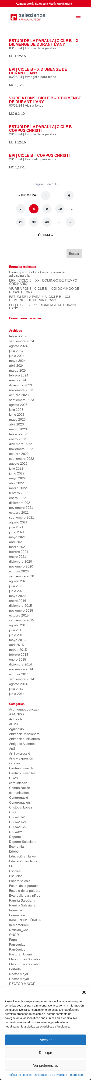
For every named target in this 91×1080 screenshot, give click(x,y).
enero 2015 (17, 659)
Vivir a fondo (34, 105)
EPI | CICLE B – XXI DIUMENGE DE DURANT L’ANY (43, 306)
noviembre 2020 (21, 566)
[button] (84, 992)
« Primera (27, 195)
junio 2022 (16, 473)
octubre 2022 (19, 454)
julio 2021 (16, 527)
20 (21, 222)
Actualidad (16, 719)
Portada (15, 969)
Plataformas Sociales (24, 959)
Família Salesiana (22, 905)
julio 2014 (16, 689)
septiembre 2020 (21, 576)
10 (60, 209)
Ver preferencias (45, 1065)
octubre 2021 (19, 512)
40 (47, 222)
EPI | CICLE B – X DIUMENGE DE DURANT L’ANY (38, 71)
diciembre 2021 (20, 503)
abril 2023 (16, 424)
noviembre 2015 (21, 610)
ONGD (14, 935)
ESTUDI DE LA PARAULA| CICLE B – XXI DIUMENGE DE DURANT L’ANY (39, 298)
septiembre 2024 (21, 341)
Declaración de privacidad (50, 1075)
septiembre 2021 (21, 517)
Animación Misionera (24, 739)
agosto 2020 (18, 581)
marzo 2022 (18, 488)
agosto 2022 (18, 463)
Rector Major (18, 974)
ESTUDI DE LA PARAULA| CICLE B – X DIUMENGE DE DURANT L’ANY (43, 42)
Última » (45, 235)
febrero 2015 (18, 654)
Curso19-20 (18, 817)
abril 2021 (16, 542)
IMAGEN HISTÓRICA (25, 920)
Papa (13, 939)
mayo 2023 (17, 419)
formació (15, 910)
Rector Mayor (19, 979)
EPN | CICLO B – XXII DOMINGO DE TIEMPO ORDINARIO (43, 282)
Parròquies (17, 949)
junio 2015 (16, 635)
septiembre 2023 (21, 400)
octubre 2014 (19, 674)
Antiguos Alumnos (22, 744)
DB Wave (16, 832)
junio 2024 (16, 356)
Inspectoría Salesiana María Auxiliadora (45, 3)
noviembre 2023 (21, 390)
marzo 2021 (18, 547)
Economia (16, 846)
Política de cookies (20, 1075)
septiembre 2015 (21, 620)
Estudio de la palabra (40, 48)
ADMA (13, 724)
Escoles (15, 871)
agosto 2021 (18, 522)
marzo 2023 (18, 429)
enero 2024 (17, 380)
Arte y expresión (21, 758)
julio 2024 (16, 351)
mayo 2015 (17, 640)
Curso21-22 (18, 827)
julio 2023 (16, 409)
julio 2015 (16, 630)
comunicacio (18, 783)
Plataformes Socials (23, 964)
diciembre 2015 (20, 605)
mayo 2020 (17, 596)
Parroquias (17, 944)
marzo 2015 (18, 649)
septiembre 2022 (21, 458)
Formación (17, 915)
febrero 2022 (18, 493)
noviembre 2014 (21, 669)
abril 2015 (16, 645)
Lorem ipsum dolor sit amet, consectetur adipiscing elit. (39, 273)
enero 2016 (17, 601)
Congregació (18, 797)
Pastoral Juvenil (20, 954)
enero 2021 (17, 556)
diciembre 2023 (20, 385)
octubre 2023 (19, 395)
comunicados (19, 792)
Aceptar (46, 1040)
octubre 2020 (19, 571)
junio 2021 (16, 532)
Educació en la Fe (22, 856)
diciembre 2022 (20, 444)
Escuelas (15, 876)
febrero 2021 (18, 552)
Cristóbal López (20, 807)
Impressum (77, 1075)
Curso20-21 (18, 822)
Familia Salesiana (22, 900)
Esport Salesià (19, 881)
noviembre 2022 (21, 449)
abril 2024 (16, 365)
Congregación (19, 802)
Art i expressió (19, 753)
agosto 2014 (18, 684)
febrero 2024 (18, 375)
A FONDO (16, 714)
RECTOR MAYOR (22, 984)
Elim (12, 866)
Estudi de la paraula (23, 886)
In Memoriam (19, 925)
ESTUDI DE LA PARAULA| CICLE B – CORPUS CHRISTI (42, 128)
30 (34, 222)
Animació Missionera (24, 734)
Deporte (15, 837)
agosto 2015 (18, 625)
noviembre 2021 (21, 507)
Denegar (45, 1053)
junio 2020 (16, 591)
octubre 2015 (19, 615)
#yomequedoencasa (24, 709)
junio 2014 (16, 694)
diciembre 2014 (20, 664)
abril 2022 (16, 483)
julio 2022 (16, 468)
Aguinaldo (16, 729)
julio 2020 (16, 586)
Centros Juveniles (22, 773)
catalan (14, 763)
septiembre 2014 (21, 679)
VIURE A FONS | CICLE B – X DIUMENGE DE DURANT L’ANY (45, 100)
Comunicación (19, 788)
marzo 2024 (18, 370)
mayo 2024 (17, 360)
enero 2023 (17, 439)
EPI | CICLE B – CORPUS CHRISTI (39, 155)
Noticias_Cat (18, 930)
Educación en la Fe (23, 861)
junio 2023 (16, 414)
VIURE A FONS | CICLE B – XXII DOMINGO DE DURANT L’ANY (44, 290)
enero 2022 (17, 498)
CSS (12, 812)
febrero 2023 (18, 434)
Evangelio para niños (40, 77)
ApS (12, 748)
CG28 (13, 778)
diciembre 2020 (20, 561)
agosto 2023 (18, 405)
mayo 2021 (17, 537)
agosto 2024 (18, 346)
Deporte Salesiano (22, 841)
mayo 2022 (17, 478)
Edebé (14, 851)
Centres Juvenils (21, 768)
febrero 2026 (18, 336)
